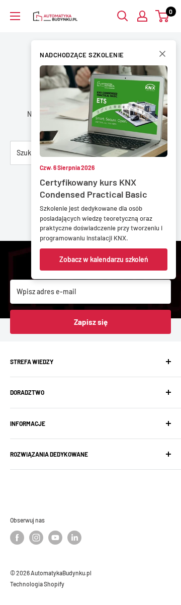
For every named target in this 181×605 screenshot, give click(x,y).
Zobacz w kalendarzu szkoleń (103, 259)
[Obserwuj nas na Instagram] (36, 538)
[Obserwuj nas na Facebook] (17, 538)
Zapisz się (91, 321)
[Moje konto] (142, 16)
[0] (162, 16)
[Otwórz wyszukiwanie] (122, 16)
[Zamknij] (162, 56)
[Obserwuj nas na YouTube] (55, 538)
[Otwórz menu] (15, 16)
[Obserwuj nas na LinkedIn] (74, 538)
